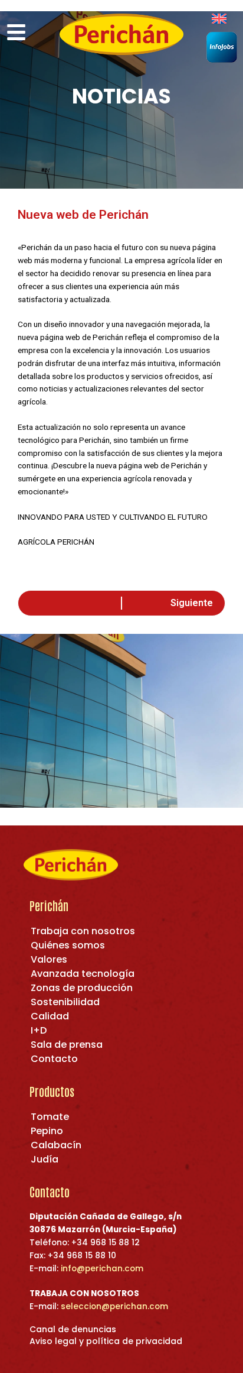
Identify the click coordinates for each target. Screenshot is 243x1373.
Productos (51, 1091)
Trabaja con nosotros (83, 931)
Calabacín (56, 1145)
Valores (49, 959)
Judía (44, 1159)
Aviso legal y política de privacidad (105, 1341)
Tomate (50, 1116)
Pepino (47, 1131)
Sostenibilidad (65, 1002)
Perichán (48, 905)
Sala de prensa (67, 1044)
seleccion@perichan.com (114, 1306)
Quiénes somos (68, 945)
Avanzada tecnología (82, 973)
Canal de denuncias (72, 1329)
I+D (39, 1030)
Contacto (54, 1059)
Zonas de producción (82, 988)
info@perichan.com (102, 1268)
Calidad (50, 1016)
